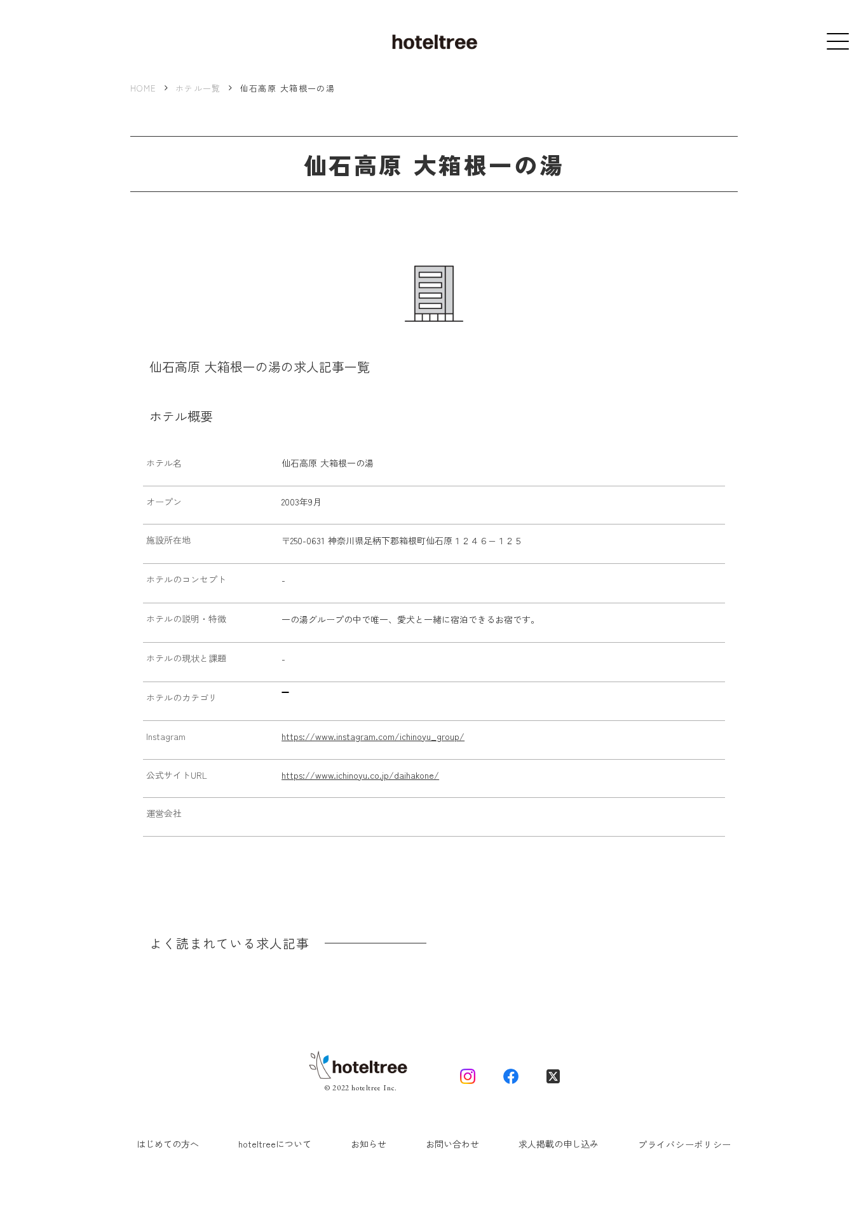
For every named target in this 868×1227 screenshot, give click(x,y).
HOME (143, 88)
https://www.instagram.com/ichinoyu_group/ (373, 736)
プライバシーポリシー (684, 1144)
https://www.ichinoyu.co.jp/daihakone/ (360, 775)
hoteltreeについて (274, 1143)
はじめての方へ (168, 1143)
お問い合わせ (452, 1143)
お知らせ (368, 1143)
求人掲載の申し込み (559, 1143)
